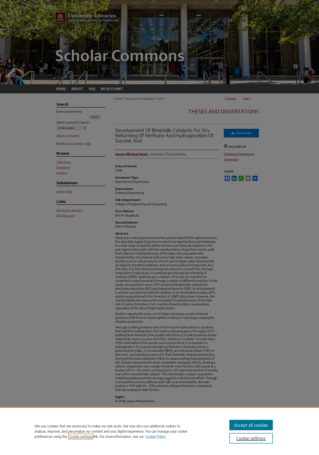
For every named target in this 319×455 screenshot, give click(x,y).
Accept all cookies (251, 425)
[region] (159, 431)
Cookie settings (80, 436)
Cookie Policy (156, 436)
